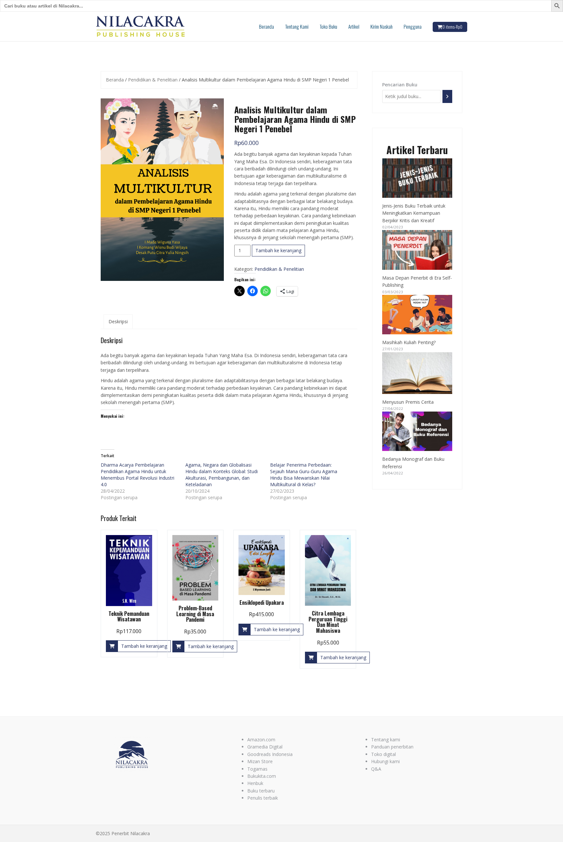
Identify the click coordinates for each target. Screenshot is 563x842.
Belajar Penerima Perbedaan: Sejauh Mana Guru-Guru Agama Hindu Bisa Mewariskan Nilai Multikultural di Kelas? (303, 474)
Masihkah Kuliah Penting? (409, 342)
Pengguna (413, 26)
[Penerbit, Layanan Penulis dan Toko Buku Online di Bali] (141, 26)
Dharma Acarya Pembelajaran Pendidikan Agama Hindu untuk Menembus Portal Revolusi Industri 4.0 (137, 474)
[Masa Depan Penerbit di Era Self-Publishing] (417, 249)
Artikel (353, 26)
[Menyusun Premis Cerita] (417, 373)
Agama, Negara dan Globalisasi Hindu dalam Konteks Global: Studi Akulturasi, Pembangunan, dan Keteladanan (221, 474)
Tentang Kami (297, 26)
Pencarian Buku (399, 84)
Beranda (266, 26)
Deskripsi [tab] (118, 321)
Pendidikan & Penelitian (153, 80)
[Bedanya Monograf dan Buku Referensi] (417, 431)
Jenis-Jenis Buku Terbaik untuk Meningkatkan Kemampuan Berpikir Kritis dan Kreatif (413, 213)
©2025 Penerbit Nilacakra (123, 833)
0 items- (452, 26)
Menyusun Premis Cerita (408, 402)
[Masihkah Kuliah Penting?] (417, 314)
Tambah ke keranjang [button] (144, 646)
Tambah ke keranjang (278, 250)
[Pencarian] (447, 96)
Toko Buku (328, 26)
